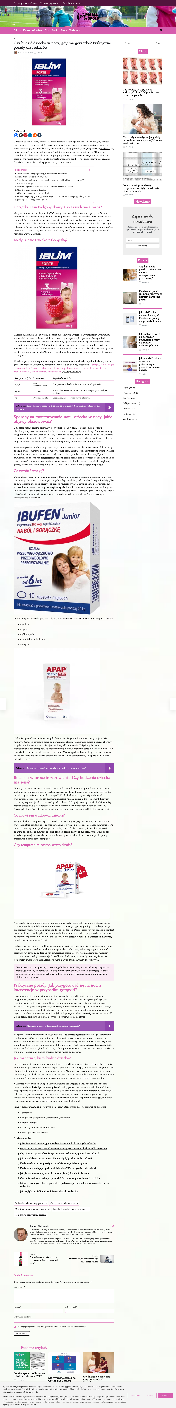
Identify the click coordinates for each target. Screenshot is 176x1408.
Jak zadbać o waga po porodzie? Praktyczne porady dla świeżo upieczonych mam (149, 339)
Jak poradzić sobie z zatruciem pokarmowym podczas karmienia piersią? (150, 364)
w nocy (108, 431)
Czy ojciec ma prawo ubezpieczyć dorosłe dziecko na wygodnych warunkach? (59, 1153)
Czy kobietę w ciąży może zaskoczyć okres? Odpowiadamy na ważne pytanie (141, 92)
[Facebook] (16, 135)
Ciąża (47, 30)
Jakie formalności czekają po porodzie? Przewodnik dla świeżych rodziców (58, 1143)
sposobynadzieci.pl (71, 371)
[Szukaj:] (139, 43)
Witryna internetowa (22, 1317)
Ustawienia (135, 1395)
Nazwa (17, 1307)
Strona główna (21, 3)
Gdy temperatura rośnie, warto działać (34, 193)
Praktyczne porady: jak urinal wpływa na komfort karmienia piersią (150, 295)
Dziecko (17, 30)
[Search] (161, 30)
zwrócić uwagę (76, 438)
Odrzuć (150, 1395)
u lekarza (105, 148)
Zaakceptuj (165, 1395)
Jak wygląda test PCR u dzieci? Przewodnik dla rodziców (49, 1191)
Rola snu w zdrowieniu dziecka (30, 1214)
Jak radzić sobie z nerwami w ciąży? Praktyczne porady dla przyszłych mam (150, 316)
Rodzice (55, 30)
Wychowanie (74, 30)
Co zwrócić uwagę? (25, 183)
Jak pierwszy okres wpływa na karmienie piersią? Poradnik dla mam (54, 1173)
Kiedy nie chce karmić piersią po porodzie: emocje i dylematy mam (54, 1163)
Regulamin (68, 3)
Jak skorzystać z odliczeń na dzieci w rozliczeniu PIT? (29, 1375)
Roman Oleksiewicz (25, 52)
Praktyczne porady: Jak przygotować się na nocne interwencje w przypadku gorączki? (54, 196)
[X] (21, 135)
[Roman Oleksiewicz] (21, 1234)
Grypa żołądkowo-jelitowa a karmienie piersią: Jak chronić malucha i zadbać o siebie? (63, 1148)
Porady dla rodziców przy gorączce (71, 1209)
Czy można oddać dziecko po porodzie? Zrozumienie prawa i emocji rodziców (60, 1178)
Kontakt (79, 3)
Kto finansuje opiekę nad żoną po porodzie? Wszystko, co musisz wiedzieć (96, 1381)
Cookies (34, 3)
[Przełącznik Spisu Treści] (88, 170)
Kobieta (26, 30)
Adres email (71, 1307)
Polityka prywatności (50, 3)
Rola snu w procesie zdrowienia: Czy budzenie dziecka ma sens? (45, 186)
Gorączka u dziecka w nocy (64, 1203)
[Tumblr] (39, 135)
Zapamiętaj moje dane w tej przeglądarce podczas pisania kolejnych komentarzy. (51, 1327)
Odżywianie (37, 30)
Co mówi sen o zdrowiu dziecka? (31, 190)
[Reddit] (35, 135)
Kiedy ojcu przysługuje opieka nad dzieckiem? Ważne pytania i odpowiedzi (58, 1168)
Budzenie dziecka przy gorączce (31, 1203)
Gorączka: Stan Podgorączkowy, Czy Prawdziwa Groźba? (42, 173)
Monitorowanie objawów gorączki (32, 1209)
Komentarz (19, 1287)
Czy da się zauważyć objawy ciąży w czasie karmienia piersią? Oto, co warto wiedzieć (142, 140)
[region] (88, 1395)
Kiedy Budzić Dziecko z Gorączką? (32, 177)
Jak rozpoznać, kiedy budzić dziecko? (33, 200)
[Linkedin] (30, 135)
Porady (64, 30)
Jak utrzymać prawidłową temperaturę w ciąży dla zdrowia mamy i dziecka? (141, 188)
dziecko (32, 457)
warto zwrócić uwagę (35, 1083)
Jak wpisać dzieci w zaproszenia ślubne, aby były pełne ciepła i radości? (56, 1158)
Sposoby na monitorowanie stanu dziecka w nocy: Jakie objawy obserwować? (50, 180)
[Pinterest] (25, 135)
